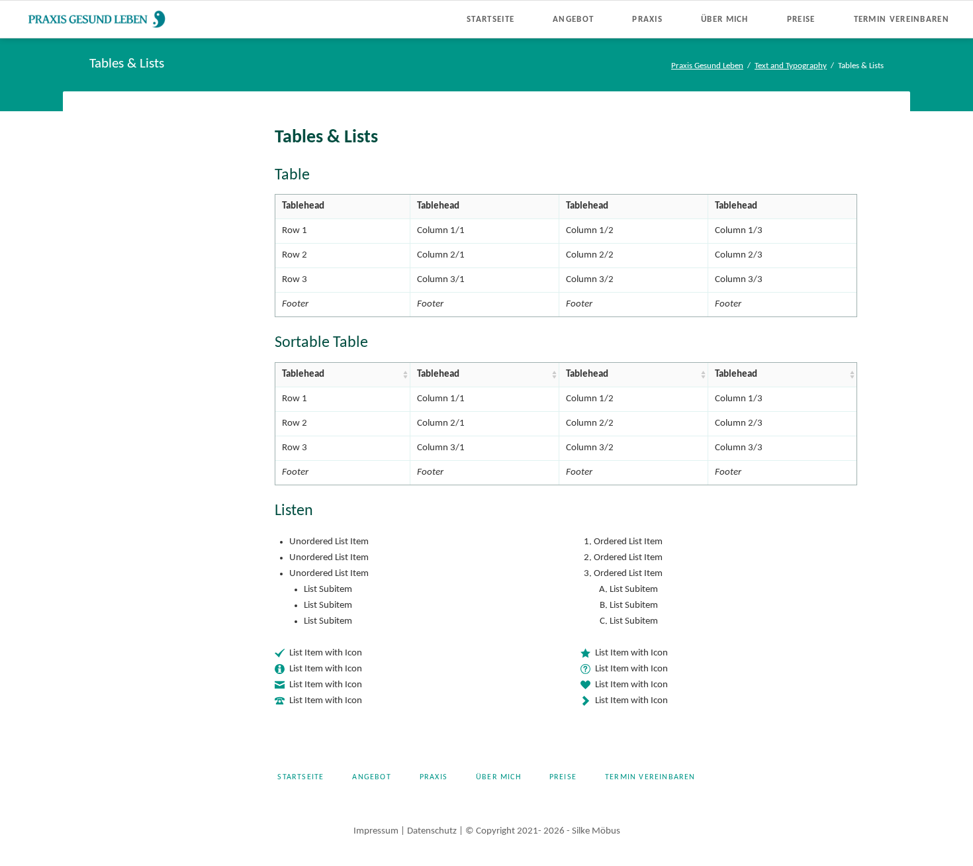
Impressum (375, 831)
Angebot (371, 777)
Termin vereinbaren (650, 777)
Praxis (433, 777)
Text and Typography (791, 66)
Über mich (498, 777)
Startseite (300, 777)
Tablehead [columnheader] (303, 374)
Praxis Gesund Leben (707, 66)
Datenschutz (432, 831)
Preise (563, 777)
